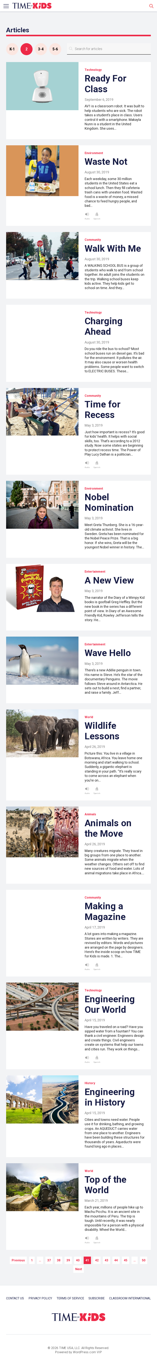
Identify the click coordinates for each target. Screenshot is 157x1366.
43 (106, 1260)
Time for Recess (102, 409)
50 (143, 1260)
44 (116, 1260)
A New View (109, 580)
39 (68, 1260)
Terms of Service (70, 1298)
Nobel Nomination (109, 502)
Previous (18, 1260)
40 (77, 1260)
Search (151, 6)
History (90, 1083)
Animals (90, 814)
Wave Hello (108, 652)
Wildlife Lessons (102, 731)
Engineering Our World (110, 1004)
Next (78, 1269)
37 (49, 1260)
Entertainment (95, 571)
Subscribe (96, 1298)
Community (93, 240)
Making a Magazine (105, 911)
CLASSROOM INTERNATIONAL (130, 1298)
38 (58, 1260)
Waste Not (106, 161)
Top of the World (105, 1184)
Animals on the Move (108, 828)
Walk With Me (113, 248)
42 (97, 1260)
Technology (93, 70)
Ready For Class (105, 83)
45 (125, 1260)
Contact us (15, 1298)
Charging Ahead (104, 326)
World (89, 717)
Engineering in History (110, 1097)
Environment (94, 153)
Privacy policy (40, 1298)
